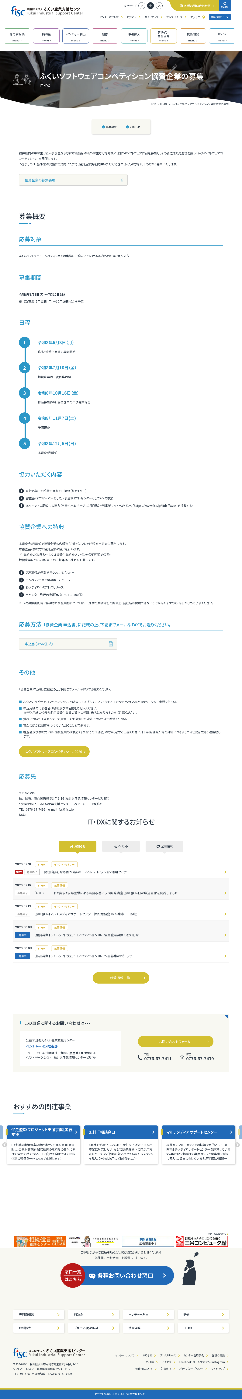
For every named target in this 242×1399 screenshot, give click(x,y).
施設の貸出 (217, 17)
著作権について (144, 1368)
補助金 (78, 1314)
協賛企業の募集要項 (40, 179)
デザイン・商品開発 (86, 1328)
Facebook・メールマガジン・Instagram (202, 1362)
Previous (5, 1145)
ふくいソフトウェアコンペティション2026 (53, 751)
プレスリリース (174, 17)
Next (237, 1145)
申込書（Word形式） (39, 643)
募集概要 (111, 127)
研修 (186, 1314)
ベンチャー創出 (138, 1314)
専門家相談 (26, 1314)
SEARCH (225, 7)
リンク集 (149, 1362)
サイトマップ (151, 17)
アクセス (195, 17)
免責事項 (166, 1368)
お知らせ (132, 17)
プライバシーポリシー (191, 1368)
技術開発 (135, 1328)
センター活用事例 (194, 1355)
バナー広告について (217, 1233)
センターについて (109, 17)
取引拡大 (25, 1328)
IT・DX (187, 1328)
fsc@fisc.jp (66, 809)
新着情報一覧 (120, 977)
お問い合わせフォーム (175, 1041)
